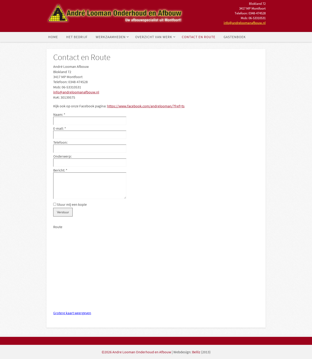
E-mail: (59, 128)
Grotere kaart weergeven (72, 313)
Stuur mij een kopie (72, 204)
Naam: (59, 114)
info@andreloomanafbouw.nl (245, 23)
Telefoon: (60, 142)
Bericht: (60, 170)
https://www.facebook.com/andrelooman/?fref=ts (146, 106)
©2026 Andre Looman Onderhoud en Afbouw (136, 352)
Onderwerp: (62, 156)
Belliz (196, 352)
